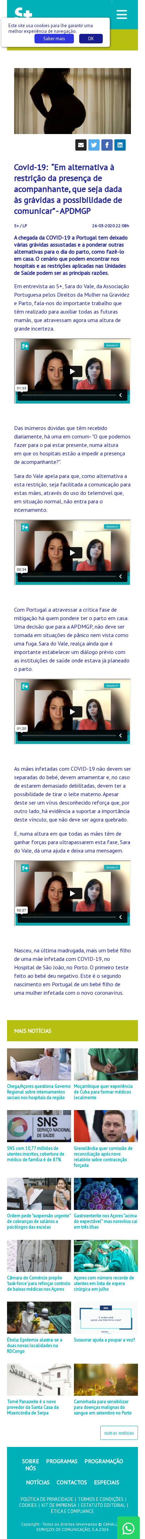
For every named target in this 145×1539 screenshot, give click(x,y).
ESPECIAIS (106, 1482)
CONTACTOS (72, 1482)
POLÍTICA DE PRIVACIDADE (47, 1499)
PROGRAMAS (61, 1461)
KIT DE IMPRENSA (59, 1505)
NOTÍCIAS (38, 1482)
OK (91, 39)
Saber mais (54, 39)
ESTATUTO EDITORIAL (103, 1505)
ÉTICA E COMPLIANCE (72, 1511)
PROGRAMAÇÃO (103, 1461)
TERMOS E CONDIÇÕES (101, 1499)
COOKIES (28, 1505)
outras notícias (119, 1433)
